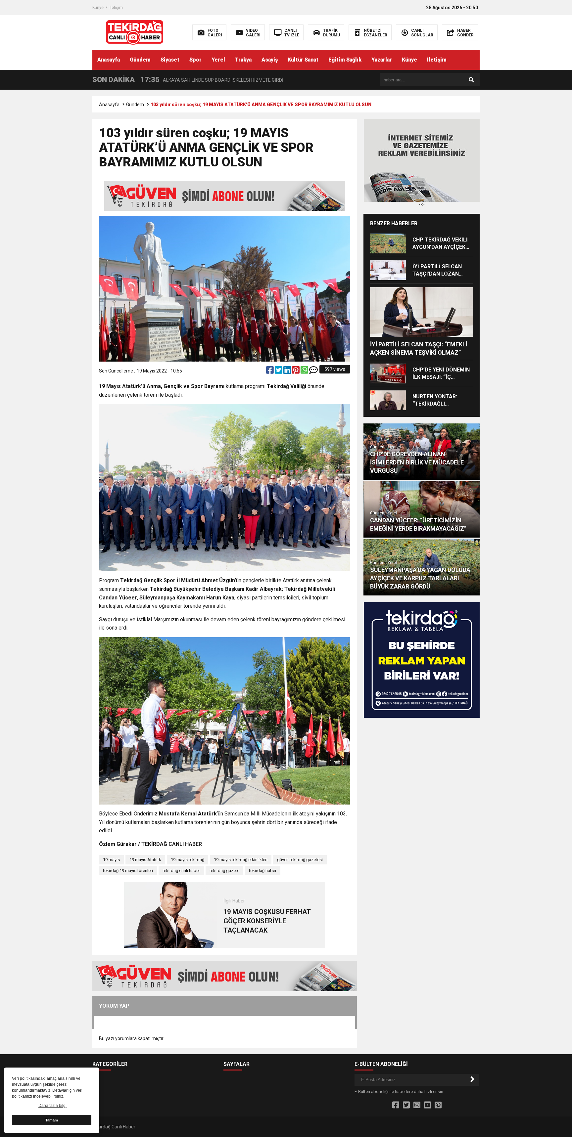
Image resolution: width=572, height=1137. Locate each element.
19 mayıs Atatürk (145, 859)
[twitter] (279, 371)
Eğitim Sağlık (344, 60)
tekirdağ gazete (224, 870)
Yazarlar (381, 60)
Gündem (140, 60)
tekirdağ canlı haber (181, 870)
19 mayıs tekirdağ (187, 859)
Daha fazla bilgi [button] (52, 1105)
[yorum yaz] (313, 371)
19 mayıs (111, 859)
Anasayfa (108, 60)
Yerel (218, 60)
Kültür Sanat (303, 60)
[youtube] (427, 1105)
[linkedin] (287, 371)
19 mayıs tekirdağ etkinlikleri (240, 859)
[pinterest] (296, 371)
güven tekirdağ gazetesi (300, 859)
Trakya (243, 60)
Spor (195, 60)
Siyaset (170, 60)
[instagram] (416, 1105)
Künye (98, 7)
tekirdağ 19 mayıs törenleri (128, 870)
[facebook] (270, 371)
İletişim (116, 7)
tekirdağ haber (262, 870)
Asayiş (270, 60)
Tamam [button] (51, 1120)
